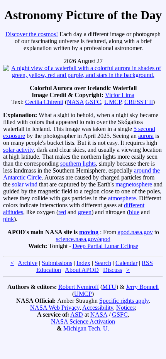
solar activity (18, 149)
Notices (125, 307)
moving (88, 232)
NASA (75, 102)
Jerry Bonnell (142, 287)
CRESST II (138, 102)
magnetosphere (133, 184)
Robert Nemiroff (78, 287)
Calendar (126, 263)
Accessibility (97, 307)
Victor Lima (119, 95)
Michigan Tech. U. (86, 328)
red (62, 212)
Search (103, 263)
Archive (27, 263)
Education (48, 270)
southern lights (78, 163)
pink (8, 219)
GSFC (93, 102)
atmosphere (122, 198)
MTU (109, 287)
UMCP (112, 102)
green (84, 212)
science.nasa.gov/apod (83, 239)
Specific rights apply (124, 300)
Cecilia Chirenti (44, 102)
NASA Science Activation (83, 321)
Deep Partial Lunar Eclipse (105, 246)
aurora (146, 136)
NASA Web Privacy (55, 307)
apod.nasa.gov (135, 232)
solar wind (24, 184)
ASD (76, 314)
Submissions (57, 263)
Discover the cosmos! (31, 34)
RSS (147, 263)
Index (83, 263)
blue (134, 212)
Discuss (112, 270)
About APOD (82, 270)
